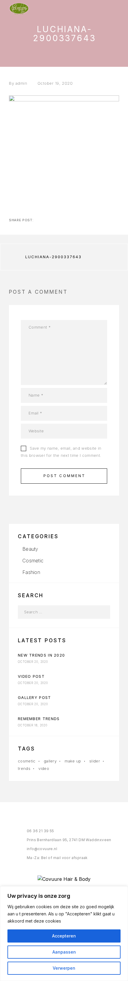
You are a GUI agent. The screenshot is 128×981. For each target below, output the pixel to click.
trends (24, 768)
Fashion (31, 572)
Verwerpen (64, 968)
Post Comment (64, 476)
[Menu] (113, 9)
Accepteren (64, 935)
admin (21, 83)
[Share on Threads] (58, 220)
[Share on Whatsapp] (77, 220)
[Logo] (19, 9)
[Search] (103, 612)
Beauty (30, 549)
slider (94, 761)
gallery (50, 761)
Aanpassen (64, 951)
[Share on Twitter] (48, 220)
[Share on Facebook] (38, 220)
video (43, 768)
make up (73, 761)
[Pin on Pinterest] (67, 220)
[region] (64, 933)
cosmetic (27, 761)
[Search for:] (57, 612)
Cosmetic (32, 561)
